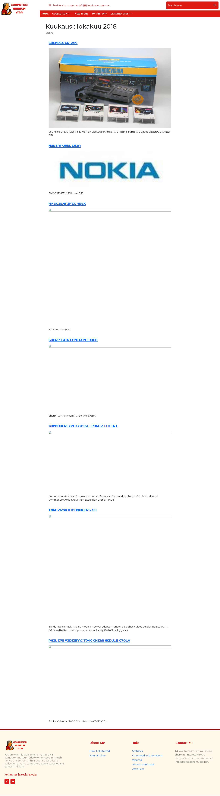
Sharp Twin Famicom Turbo (73, 340)
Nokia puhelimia (65, 146)
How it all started (99, 751)
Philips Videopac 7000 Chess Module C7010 (89, 640)
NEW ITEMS (81, 13)
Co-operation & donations (147, 755)
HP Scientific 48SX (67, 204)
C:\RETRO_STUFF (120, 13)
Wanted (137, 760)
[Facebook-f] (6, 781)
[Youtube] (12, 781)
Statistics (137, 751)
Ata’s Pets (138, 769)
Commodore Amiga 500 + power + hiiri (83, 426)
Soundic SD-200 (63, 43)
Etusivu (49, 32)
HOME (45, 13)
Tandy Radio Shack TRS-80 (73, 510)
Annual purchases (143, 764)
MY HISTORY (99, 13)
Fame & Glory (97, 755)
